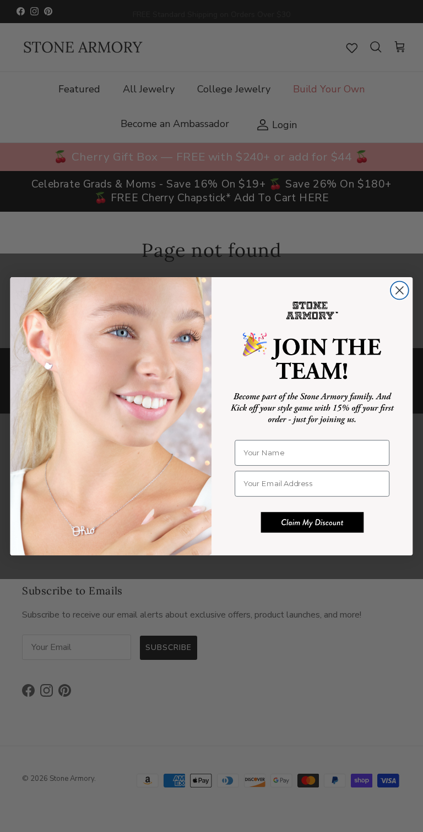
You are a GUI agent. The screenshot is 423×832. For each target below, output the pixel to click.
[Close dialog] (400, 290)
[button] (312, 522)
